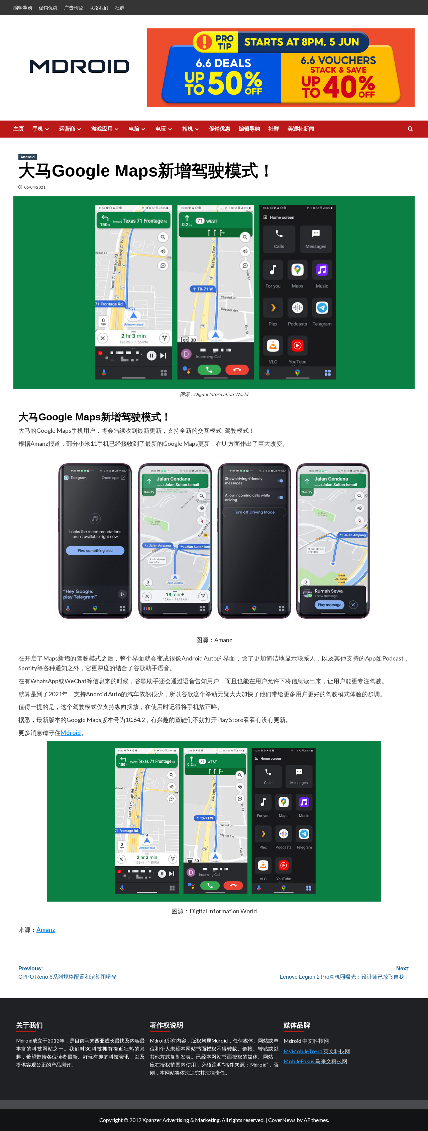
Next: (345, 973)
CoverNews (282, 1120)
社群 (119, 7)
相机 (187, 129)
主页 (18, 129)
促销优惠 (48, 7)
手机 (37, 129)
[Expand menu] (47, 129)
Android (27, 157)
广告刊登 (73, 7)
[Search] (410, 129)
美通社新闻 (301, 129)
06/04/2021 (34, 187)
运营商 (67, 129)
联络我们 (99, 7)
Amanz (45, 929)
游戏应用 (102, 129)
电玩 (160, 129)
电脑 (134, 129)
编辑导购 (22, 7)
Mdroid (71, 732)
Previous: (67, 973)
